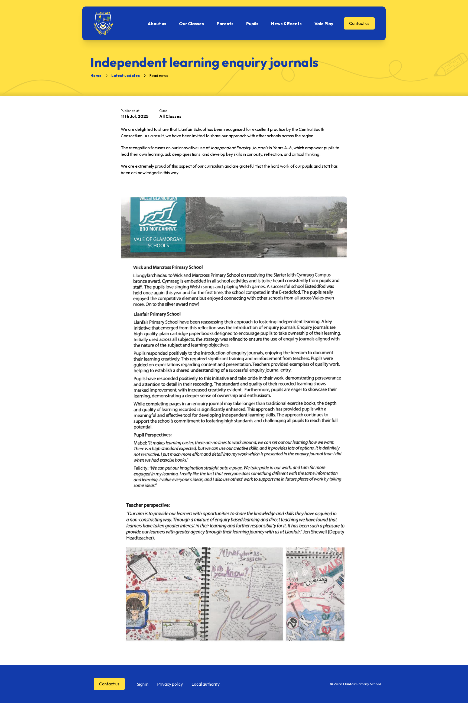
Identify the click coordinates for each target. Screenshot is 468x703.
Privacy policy (170, 684)
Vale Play (323, 23)
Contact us (359, 23)
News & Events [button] (286, 23)
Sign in (142, 684)
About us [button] (157, 23)
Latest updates (125, 75)
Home (96, 75)
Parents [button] (225, 23)
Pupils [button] (252, 23)
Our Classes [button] (191, 23)
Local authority (205, 684)
